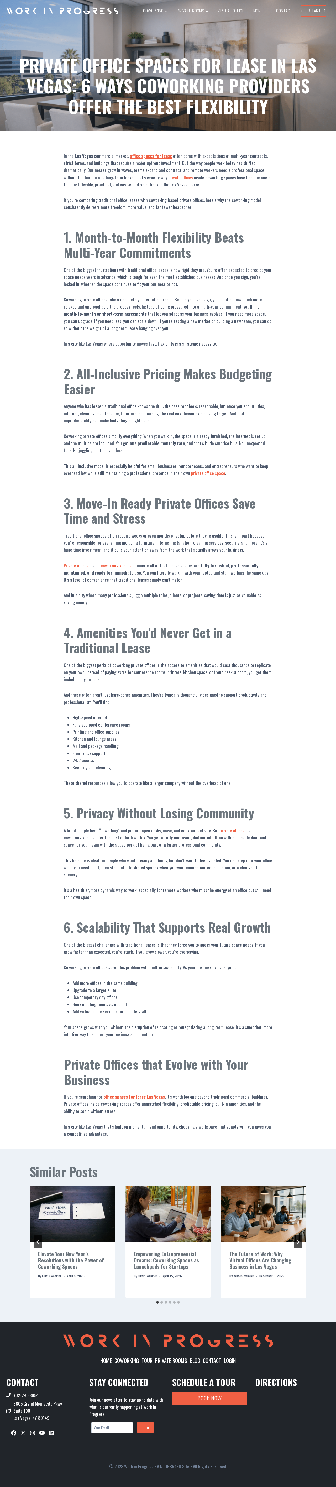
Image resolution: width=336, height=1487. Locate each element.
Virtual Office (231, 11)
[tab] (157, 1302)
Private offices (76, 565)
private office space (208, 473)
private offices (180, 177)
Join (145, 1427)
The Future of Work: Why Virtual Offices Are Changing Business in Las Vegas (260, 1260)
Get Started (313, 11)
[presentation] (72, 1214)
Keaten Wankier (244, 1276)
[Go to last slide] (38, 1241)
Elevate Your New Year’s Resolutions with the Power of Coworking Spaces (71, 1260)
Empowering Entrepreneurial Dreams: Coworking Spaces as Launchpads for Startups (166, 1260)
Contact (284, 11)
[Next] (298, 1241)
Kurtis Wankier (51, 1276)
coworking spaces (116, 565)
